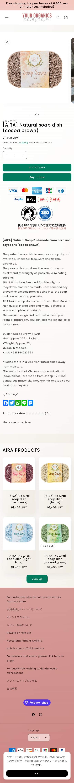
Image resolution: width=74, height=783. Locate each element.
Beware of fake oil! (19, 633)
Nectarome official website (24, 640)
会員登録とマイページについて (24, 609)
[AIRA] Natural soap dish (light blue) (19, 559)
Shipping (23, 142)
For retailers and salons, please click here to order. (35, 658)
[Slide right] (44, 114)
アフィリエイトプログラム (22, 680)
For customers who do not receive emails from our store (34, 599)
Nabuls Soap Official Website (25, 648)
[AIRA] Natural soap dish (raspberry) (19, 499)
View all (37, 579)
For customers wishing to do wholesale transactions (32, 671)
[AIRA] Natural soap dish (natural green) (55, 559)
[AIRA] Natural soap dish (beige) (55, 499)
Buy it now (37, 177)
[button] (7, 17)
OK (37, 773)
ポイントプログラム (18, 617)
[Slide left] (29, 114)
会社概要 (12, 688)
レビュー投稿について (19, 625)
